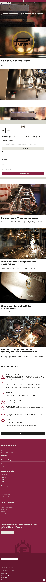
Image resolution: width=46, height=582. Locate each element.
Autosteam (4, 162)
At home (11, 1)
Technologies (4, 455)
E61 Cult (2, 465)
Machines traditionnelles (5, 448)
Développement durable (5, 494)
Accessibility (3, 514)
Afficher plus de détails (23, 148)
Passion (3, 479)
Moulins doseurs (4, 450)
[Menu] (44, 3)
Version (3, 151)
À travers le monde (4, 491)
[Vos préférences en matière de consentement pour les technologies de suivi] (44, 580)
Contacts (3, 481)
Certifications (3, 492)
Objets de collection (5, 474)
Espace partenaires (4, 498)
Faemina (2, 463)
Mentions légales (4, 509)
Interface (3, 156)
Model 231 (3, 511)
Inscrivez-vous (7, 532)
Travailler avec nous (5, 496)
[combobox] (23, 153)
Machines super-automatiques (7, 452)
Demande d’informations (23, 173)
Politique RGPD (4, 505)
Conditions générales (5, 513)
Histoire (2, 489)
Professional (34, 1)
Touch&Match (3, 466)
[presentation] (23, 291)
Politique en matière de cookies (7, 507)
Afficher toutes (23, 433)
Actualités (3, 477)
